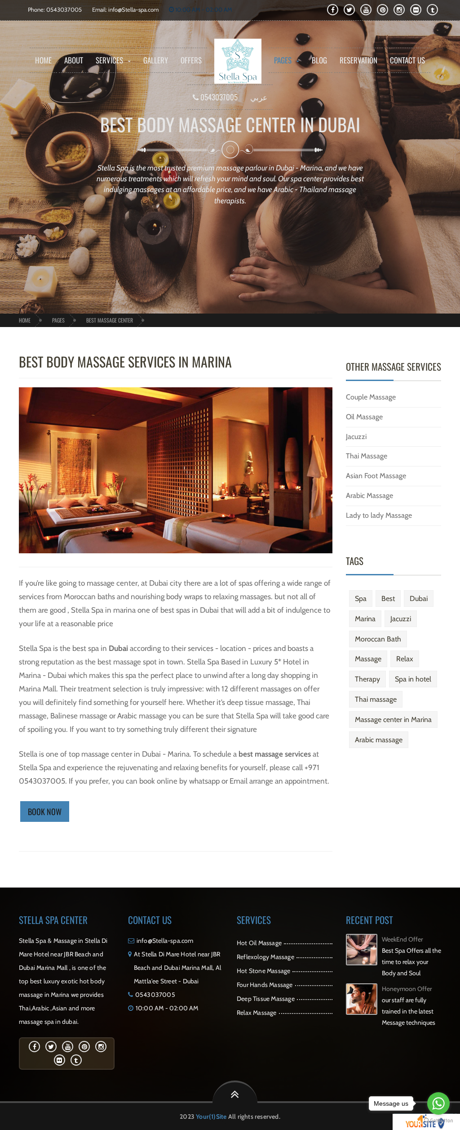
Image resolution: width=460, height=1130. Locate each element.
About (73, 60)
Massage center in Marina (393, 719)
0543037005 (218, 97)
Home (43, 60)
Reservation (358, 60)
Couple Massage (371, 397)
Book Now (45, 811)
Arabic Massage (369, 495)
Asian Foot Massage (376, 475)
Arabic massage (378, 739)
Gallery (155, 60)
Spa (361, 598)
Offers (191, 60)
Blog (319, 60)
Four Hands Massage (265, 985)
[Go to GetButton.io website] (438, 1121)
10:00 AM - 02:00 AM (203, 9)
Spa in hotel (413, 679)
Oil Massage (364, 417)
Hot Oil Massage (259, 943)
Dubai (419, 598)
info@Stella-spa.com (133, 9)
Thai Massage (366, 456)
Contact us (407, 60)
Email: (100, 9)
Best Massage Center (109, 320)
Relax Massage (257, 1013)
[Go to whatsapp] (438, 1103)
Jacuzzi (356, 436)
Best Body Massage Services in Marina (125, 361)
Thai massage (376, 699)
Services (109, 60)
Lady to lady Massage (379, 515)
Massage (368, 659)
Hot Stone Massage (263, 971)
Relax (404, 659)
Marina (365, 618)
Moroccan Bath (378, 639)
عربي (258, 97)
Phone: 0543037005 (55, 9)
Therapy (367, 679)
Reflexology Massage (265, 957)
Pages (283, 60)
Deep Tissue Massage (266, 999)
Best (388, 598)
